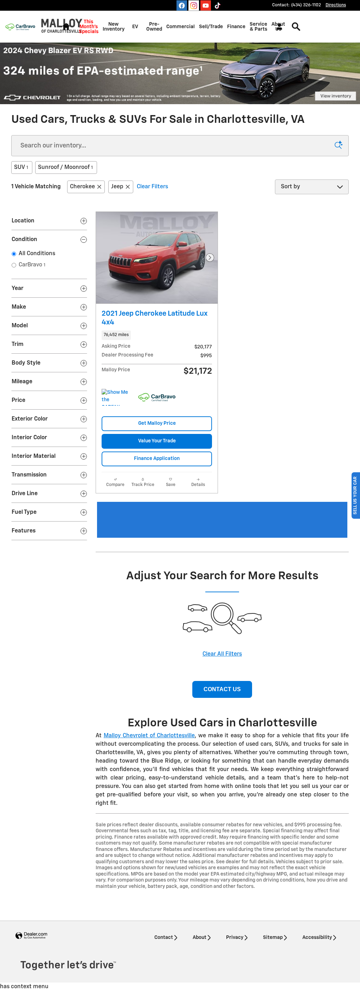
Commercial (180, 26)
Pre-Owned (154, 27)
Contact (163, 937)
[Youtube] (205, 5)
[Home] (20, 26)
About (199, 937)
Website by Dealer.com (31, 936)
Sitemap (273, 937)
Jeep (117, 187)
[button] (157, 335)
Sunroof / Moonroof (65, 167)
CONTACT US (222, 689)
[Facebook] (181, 5)
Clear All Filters (222, 654)
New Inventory (113, 27)
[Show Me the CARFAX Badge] (115, 397)
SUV (21, 167)
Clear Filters (152, 187)
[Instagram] (193, 5)
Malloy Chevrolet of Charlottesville (149, 736)
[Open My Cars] (277, 27)
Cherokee (82, 187)
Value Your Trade (157, 440)
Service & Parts (258, 27)
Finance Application (157, 458)
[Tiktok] (217, 5)
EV (135, 26)
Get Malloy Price (157, 423)
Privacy (234, 937)
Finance (236, 26)
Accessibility (317, 937)
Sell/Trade (211, 26)
